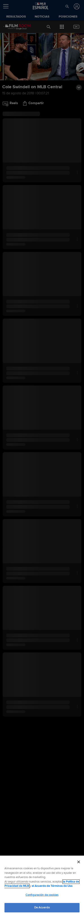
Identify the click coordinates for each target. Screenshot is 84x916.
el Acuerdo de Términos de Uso (52, 886)
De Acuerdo (42, 907)
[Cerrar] (79, 862)
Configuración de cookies (42, 895)
